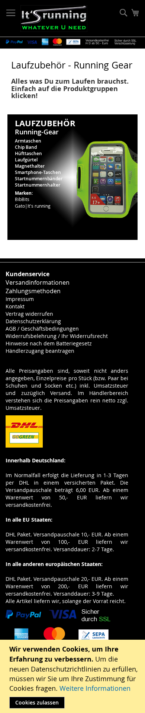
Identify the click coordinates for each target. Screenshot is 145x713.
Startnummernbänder (38, 178)
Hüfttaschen (28, 153)
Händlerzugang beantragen (40, 350)
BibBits (22, 199)
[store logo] (53, 18)
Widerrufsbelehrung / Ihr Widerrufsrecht (57, 335)
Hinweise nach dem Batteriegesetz (49, 343)
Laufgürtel (26, 160)
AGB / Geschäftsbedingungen (42, 328)
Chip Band (26, 147)
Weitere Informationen (94, 688)
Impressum (20, 298)
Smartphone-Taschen (38, 172)
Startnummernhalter (37, 185)
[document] (73, 676)
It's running (39, 206)
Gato (20, 206)
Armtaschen (28, 141)
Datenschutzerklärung (33, 321)
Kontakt (15, 306)
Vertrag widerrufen (29, 313)
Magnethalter (30, 166)
